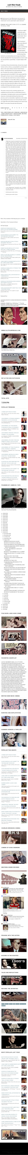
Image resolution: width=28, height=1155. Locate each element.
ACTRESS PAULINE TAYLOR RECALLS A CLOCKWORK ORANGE (13, 578)
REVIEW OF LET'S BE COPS (10, 560)
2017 (4, 527)
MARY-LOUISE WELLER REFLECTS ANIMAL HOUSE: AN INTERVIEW (11, 255)
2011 (4, 607)
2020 (4, 522)
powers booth (13, 20)
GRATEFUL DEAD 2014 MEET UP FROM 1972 (14, 590)
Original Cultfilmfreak (7, 915)
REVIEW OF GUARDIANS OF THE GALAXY (14, 592)
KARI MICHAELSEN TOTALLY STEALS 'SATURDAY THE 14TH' (9, 242)
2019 (4, 524)
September (6, 538)
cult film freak (14, 5)
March (5, 599)
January (6, 603)
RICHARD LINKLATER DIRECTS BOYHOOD (14, 583)
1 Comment (21, 18)
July (5, 593)
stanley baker (23, 1003)
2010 (4, 609)
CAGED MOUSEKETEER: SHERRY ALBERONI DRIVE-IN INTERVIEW (14, 546)
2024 (4, 516)
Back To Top (14, 1152)
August (6, 539)
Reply (26, 197)
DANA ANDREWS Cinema (9, 923)
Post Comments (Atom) (12, 222)
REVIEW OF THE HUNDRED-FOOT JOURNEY (14, 551)
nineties (6, 1003)
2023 (4, 518)
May (5, 596)
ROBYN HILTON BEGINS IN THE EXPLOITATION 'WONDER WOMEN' (9, 229)
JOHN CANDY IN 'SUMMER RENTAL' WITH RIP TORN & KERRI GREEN (10, 262)
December (6, 533)
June (5, 595)
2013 (4, 604)
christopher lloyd (4, 19)
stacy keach (21, 20)
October (6, 536)
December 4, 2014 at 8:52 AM (21, 138)
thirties (17, 1003)
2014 (4, 532)
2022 (4, 519)
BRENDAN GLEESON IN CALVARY (12, 541)
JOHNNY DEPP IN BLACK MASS (8, 411)
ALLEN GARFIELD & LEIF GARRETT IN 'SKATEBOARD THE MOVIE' (9, 235)
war (14, 1003)
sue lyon (3, 1005)
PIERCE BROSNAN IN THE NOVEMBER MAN (14, 544)
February (6, 601)
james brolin (14, 19)
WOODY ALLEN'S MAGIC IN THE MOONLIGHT (15, 567)
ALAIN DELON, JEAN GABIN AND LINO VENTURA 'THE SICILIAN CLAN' (16, 890)
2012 (4, 606)
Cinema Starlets (6, 896)
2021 (4, 521)
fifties (3, 1003)
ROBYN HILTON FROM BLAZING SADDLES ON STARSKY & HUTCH (10, 282)
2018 (4, 525)
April (5, 598)
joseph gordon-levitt (21, 19)
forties (10, 1003)
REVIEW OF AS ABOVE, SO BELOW (12, 543)
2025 (4, 514)
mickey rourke (3, 20)
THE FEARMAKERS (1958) (14, 925)
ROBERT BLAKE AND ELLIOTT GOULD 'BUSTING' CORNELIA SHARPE (10, 248)
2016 (4, 529)
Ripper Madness (8, 138)
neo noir (8, 20)
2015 (4, 530)
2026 (4, 513)
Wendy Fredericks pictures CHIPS (10, 909)
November (6, 535)
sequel (17, 20)
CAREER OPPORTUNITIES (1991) (16, 916)
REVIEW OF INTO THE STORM (11, 556)
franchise (10, 19)
